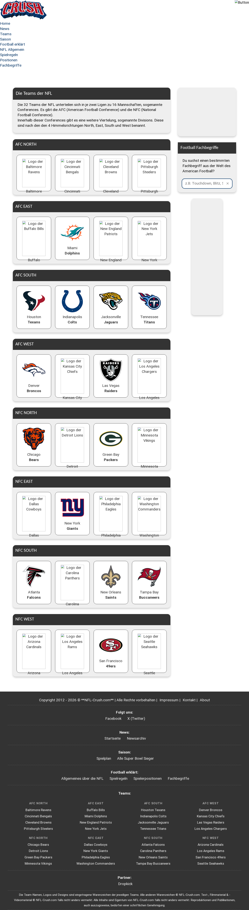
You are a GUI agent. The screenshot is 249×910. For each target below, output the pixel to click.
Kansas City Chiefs (210, 816)
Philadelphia (111, 538)
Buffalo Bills (96, 810)
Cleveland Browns (38, 822)
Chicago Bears (38, 845)
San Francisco (110, 663)
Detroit (72, 469)
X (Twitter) (136, 718)
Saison (5, 39)
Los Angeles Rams (210, 851)
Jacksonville (111, 319)
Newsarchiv (136, 738)
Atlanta (34, 595)
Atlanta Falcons (153, 845)
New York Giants (95, 851)
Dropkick (125, 884)
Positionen (8, 60)
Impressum (169, 700)
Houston (34, 319)
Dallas (34, 538)
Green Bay (111, 457)
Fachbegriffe (10, 65)
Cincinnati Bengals (38, 816)
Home (5, 23)
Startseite (112, 738)
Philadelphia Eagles (96, 857)
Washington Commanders (95, 863)
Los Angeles (149, 400)
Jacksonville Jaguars (153, 822)
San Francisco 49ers (211, 857)
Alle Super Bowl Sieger (135, 758)
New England (111, 263)
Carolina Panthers (153, 851)
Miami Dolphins (96, 816)
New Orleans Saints (153, 857)
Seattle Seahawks (210, 863)
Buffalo (34, 263)
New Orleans (110, 595)
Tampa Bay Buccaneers (153, 863)
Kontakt (189, 700)
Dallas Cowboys (95, 845)
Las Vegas (110, 388)
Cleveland (111, 194)
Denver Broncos (210, 810)
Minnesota (149, 469)
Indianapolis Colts (153, 816)
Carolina (72, 607)
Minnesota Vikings (38, 863)
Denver (34, 388)
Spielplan (103, 758)
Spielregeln (9, 55)
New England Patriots (96, 822)
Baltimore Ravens (38, 810)
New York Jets (96, 829)
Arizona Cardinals (211, 845)
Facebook (113, 718)
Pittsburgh (149, 194)
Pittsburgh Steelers (38, 829)
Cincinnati (72, 194)
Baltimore (34, 194)
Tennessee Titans (153, 829)
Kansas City (72, 400)
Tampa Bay (149, 595)
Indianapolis (72, 319)
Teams (5, 34)
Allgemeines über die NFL (82, 778)
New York (149, 263)
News (4, 28)
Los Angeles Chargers (211, 829)
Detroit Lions (38, 851)
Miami (72, 250)
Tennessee (149, 319)
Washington (149, 538)
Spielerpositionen (147, 778)
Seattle (149, 675)
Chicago (33, 457)
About (205, 700)
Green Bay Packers (38, 857)
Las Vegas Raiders (210, 822)
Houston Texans (153, 810)
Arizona (34, 675)
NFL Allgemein (12, 49)
